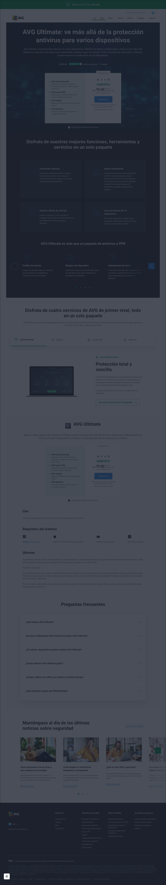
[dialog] (83, 442)
